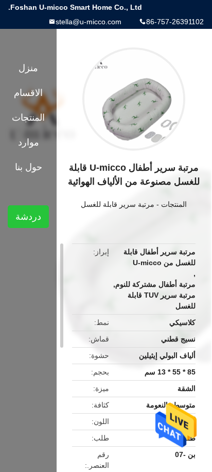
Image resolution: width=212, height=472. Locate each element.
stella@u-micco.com (88, 22)
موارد (28, 142)
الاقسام (28, 93)
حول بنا (28, 167)
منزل (28, 68)
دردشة (28, 216)
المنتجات (174, 204)
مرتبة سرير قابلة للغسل (117, 204)
